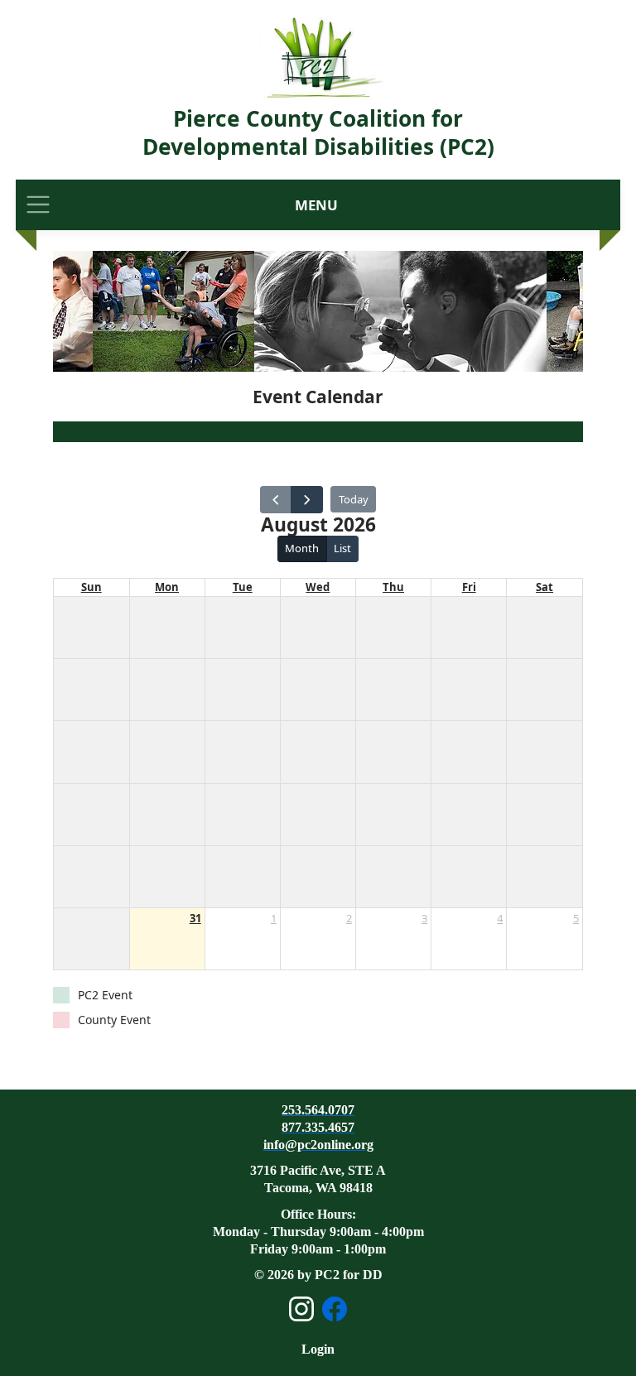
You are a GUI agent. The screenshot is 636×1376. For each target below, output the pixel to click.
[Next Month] (306, 499)
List (342, 548)
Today (354, 499)
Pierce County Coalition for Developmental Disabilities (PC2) (318, 132)
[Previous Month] (276, 499)
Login (318, 1349)
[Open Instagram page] (301, 1309)
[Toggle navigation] (38, 205)
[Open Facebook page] (334, 1309)
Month (302, 548)
